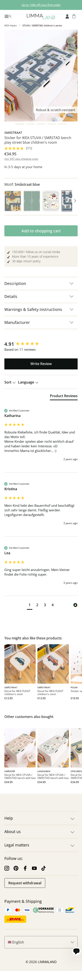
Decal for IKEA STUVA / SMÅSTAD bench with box (20, 776)
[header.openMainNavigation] (8, 16)
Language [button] (26, 382)
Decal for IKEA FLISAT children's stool (17, 693)
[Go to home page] (41, 16)
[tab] (64, 396)
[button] (29, 605)
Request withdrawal (24, 883)
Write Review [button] (41, 363)
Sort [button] (8, 382)
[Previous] (7, 201)
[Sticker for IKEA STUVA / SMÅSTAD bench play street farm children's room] (53, 747)
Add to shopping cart (41, 230)
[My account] (67, 16)
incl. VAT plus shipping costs (21, 159)
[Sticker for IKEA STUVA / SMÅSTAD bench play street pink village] (20, 747)
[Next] (75, 201)
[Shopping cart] (74, 16)
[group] (41, 344)
